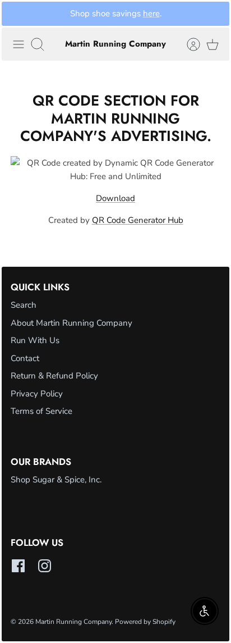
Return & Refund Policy (54, 375)
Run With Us (35, 340)
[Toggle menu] (18, 44)
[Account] (187, 44)
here (151, 13)
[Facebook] (18, 566)
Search (23, 305)
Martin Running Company (73, 621)
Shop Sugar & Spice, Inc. (56, 479)
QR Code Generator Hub (137, 220)
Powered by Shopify (145, 621)
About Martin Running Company (71, 323)
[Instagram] (44, 566)
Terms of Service (41, 411)
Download (115, 198)
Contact (25, 358)
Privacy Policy (37, 393)
